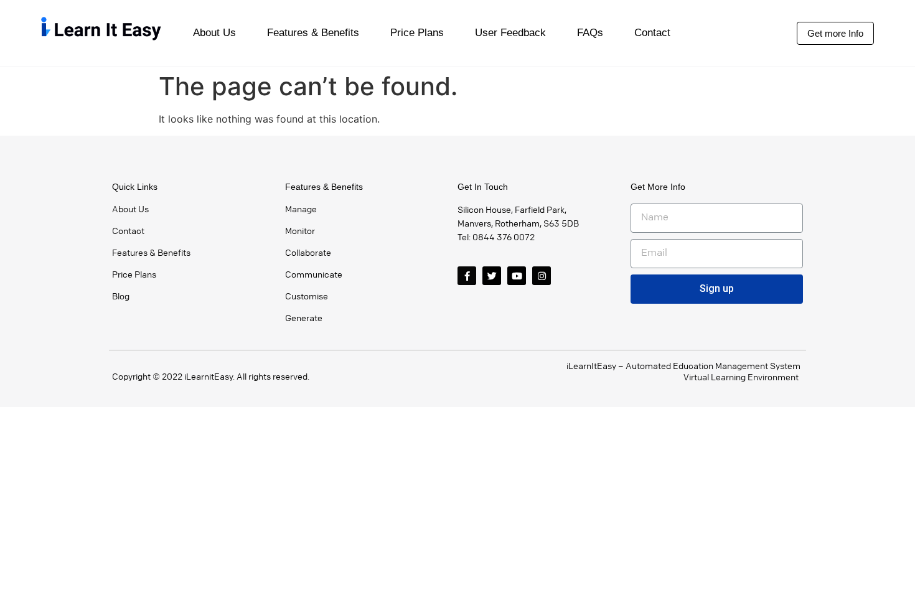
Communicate (313, 274)
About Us (214, 33)
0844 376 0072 (503, 237)
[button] (835, 33)
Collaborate (308, 253)
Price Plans (417, 33)
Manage (301, 209)
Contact (652, 33)
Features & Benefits (313, 33)
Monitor (300, 231)
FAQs (590, 33)
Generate (303, 318)
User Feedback (510, 33)
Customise (306, 296)
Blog (120, 296)
